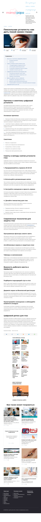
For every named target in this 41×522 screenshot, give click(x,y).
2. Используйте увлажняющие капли (16, 66)
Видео (5, 502)
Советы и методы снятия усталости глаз (16, 63)
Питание (5, 498)
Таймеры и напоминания (14, 76)
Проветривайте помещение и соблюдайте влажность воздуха (22, 82)
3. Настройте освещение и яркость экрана (18, 68)
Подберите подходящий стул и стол (17, 79)
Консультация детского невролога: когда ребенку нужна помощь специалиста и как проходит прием (11, 419)
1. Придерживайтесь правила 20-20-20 (17, 65)
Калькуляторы (6, 503)
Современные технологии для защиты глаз (16, 71)
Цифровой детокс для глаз (13, 84)
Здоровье (6, 497)
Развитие (6, 500)
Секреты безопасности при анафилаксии (11, 432)
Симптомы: (11, 61)
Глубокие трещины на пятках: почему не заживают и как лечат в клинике (11, 478)
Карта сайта (16, 493)
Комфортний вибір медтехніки (29, 439)
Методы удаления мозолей (28, 459)
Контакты (29, 494)
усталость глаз (7, 92)
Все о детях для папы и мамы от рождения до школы (31, 8)
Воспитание (6, 493)
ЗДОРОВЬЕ (7, 45)
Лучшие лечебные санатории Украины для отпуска (11, 455)
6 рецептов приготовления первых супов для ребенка (15, 360)
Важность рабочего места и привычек (15, 78)
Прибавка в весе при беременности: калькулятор (20, 394)
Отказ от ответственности (19, 494)
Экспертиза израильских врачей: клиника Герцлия (28, 420)
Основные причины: (13, 60)
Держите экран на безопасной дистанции (18, 81)
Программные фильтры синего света (17, 73)
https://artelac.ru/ (30, 225)
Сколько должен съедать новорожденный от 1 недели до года (15, 373)
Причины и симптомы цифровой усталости (17, 58)
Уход (5, 501)
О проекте (16, 497)
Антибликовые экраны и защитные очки (17, 74)
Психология (6, 494)
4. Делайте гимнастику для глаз (15, 69)
